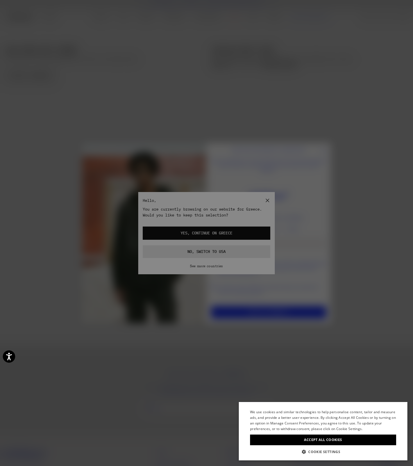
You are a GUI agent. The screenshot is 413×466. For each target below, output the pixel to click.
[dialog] (323, 431)
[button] (323, 452)
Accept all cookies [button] (323, 439)
